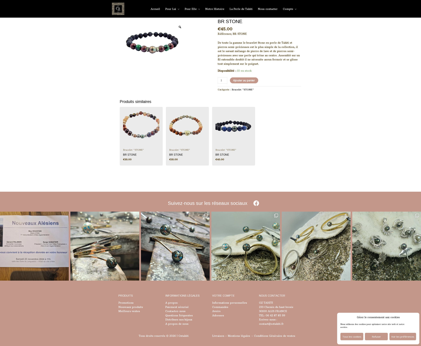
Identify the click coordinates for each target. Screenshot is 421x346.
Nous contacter (268, 9)
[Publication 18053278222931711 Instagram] (175, 246)
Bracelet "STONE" (243, 89)
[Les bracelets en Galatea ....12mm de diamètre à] (245, 246)
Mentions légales (239, 335)
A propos (171, 302)
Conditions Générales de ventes (274, 335)
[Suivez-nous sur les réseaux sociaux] (256, 203)
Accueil (155, 9)
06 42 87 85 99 (275, 315)
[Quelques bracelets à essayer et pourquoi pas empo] (316, 246)
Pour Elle (191, 9)
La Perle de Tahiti (241, 9)
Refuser (376, 336)
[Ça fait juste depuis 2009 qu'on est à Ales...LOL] (34, 246)
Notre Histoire (214, 9)
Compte (288, 9)
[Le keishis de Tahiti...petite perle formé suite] (386, 246)
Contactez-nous (175, 311)
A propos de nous (176, 323)
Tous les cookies (351, 336)
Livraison (218, 335)
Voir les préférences (402, 336)
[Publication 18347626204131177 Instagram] (104, 246)
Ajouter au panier (244, 80)
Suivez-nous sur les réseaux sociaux (207, 203)
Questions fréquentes (179, 315)
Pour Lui (170, 9)
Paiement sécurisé (177, 307)
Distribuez (171, 319)
